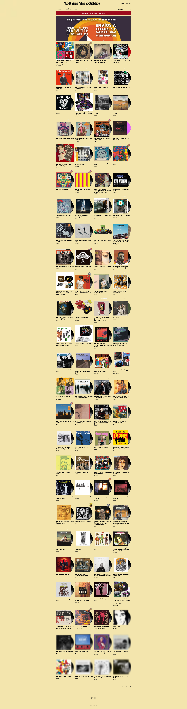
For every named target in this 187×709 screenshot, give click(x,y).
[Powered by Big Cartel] (93, 705)
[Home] (81, 3)
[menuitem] (60, 9)
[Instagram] (91, 697)
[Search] (130, 9)
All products (125, 687)
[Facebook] (95, 697)
